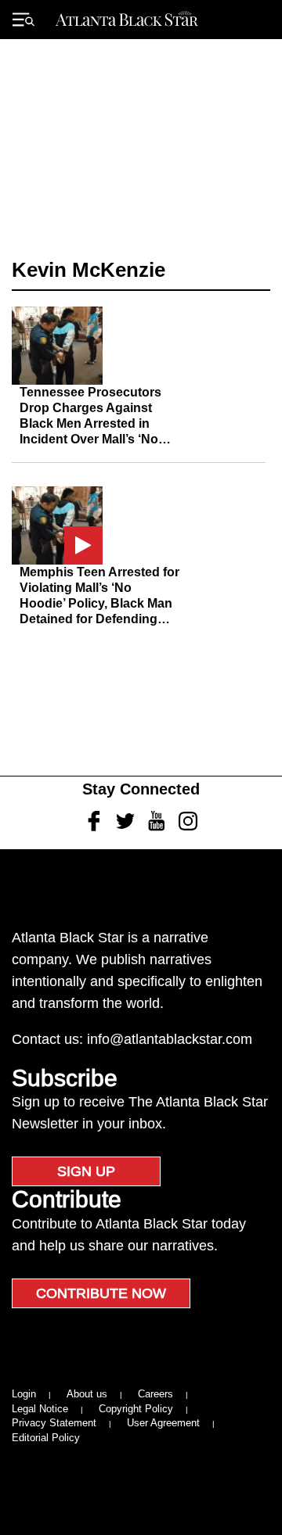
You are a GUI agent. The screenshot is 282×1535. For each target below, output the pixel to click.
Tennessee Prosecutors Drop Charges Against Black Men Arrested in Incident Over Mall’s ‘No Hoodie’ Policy (90, 423)
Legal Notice (40, 1409)
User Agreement (163, 1423)
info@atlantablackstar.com (169, 1039)
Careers (155, 1394)
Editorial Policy (46, 1438)
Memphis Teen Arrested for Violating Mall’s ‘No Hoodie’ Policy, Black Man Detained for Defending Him (99, 603)
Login (24, 1394)
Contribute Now (101, 1293)
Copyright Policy (136, 1409)
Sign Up (86, 1171)
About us (87, 1394)
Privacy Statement (54, 1423)
